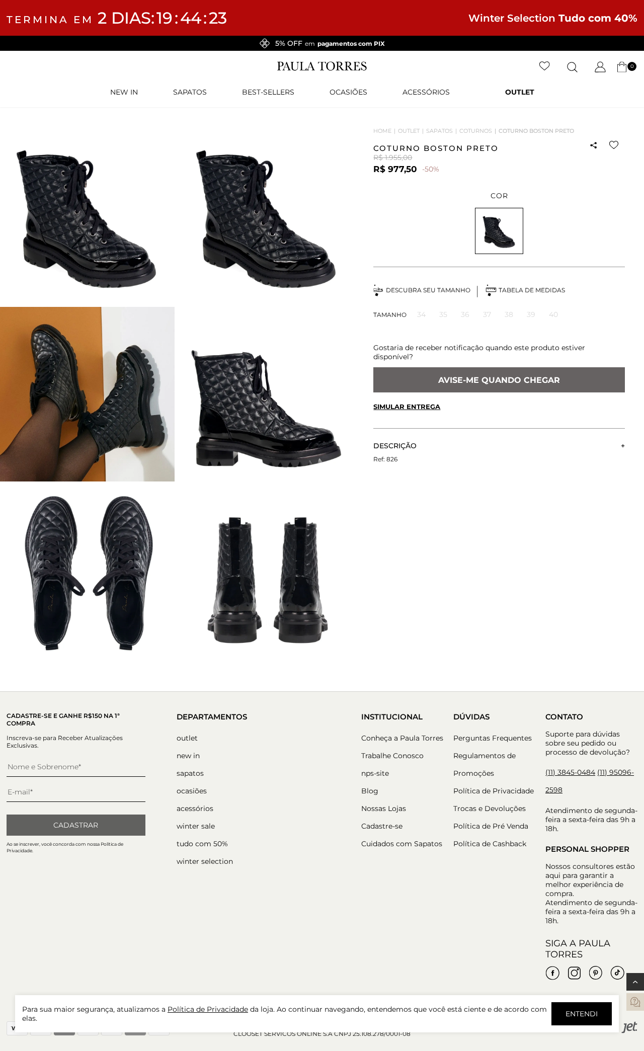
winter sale (196, 826)
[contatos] (635, 1002)
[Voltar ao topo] (635, 982)
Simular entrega (406, 406)
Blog (369, 790)
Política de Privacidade (493, 790)
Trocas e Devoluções (489, 808)
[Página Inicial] (322, 68)
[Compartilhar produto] (593, 145)
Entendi (582, 1013)
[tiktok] (617, 973)
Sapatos (190, 92)
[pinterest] (596, 973)
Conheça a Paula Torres (402, 738)
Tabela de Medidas (532, 290)
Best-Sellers (268, 92)
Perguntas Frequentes (492, 738)
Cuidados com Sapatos (401, 843)
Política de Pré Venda (490, 826)
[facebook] (552, 973)
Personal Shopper (587, 849)
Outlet (519, 92)
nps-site (375, 773)
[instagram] (574, 973)
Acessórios (426, 92)
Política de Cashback (489, 843)
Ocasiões (348, 92)
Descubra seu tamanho (428, 290)
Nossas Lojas (383, 808)
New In (124, 92)
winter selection (205, 861)
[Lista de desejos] (544, 67)
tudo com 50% (202, 843)
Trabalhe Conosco (392, 755)
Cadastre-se (382, 826)
